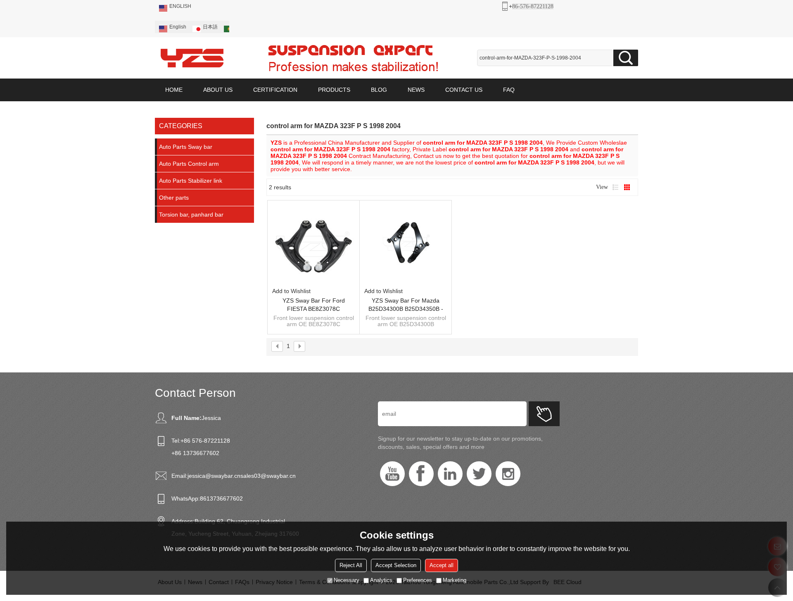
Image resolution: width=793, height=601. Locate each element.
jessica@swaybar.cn (214, 475)
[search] (625, 58)
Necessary (346, 580)
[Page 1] (277, 346)
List (615, 187)
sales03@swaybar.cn (268, 475)
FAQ (509, 89)
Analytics (381, 580)
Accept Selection (395, 565)
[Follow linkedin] (450, 473)
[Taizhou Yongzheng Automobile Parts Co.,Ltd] (192, 57)
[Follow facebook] (421, 473)
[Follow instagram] (508, 473)
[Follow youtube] (392, 473)
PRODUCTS (334, 89)
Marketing (454, 580)
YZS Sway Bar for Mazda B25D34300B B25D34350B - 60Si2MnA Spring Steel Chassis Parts (406, 305)
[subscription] (544, 413)
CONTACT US (463, 89)
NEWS (416, 89)
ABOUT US (218, 89)
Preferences (417, 580)
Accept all (441, 565)
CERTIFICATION (275, 89)
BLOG (379, 89)
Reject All (351, 565)
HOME (174, 89)
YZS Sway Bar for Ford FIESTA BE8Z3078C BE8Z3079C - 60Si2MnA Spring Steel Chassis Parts (314, 305)
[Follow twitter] (479, 473)
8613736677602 (221, 498)
